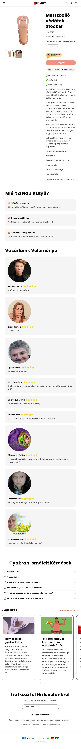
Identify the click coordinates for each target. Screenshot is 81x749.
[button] (4, 3)
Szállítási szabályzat (51, 725)
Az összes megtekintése (69, 610)
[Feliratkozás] (57, 706)
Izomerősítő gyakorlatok (13, 640)
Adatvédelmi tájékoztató (25, 720)
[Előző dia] (36, 683)
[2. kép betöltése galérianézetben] (18, 54)
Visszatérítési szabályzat (31, 725)
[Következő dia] (45, 683)
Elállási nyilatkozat (62, 720)
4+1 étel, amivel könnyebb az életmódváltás (53, 642)
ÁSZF (11, 720)
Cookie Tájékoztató (45, 720)
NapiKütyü (43, 742)
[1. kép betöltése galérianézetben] (9, 54)
